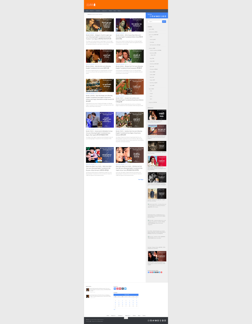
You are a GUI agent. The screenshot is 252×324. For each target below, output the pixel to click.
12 (122, 302)
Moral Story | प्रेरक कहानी (154, 63)
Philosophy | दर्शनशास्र (154, 69)
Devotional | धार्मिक (153, 53)
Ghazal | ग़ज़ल (152, 61)
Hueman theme (100, 321)
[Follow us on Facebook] (152, 16)
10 (115, 302)
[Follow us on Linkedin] (165, 16)
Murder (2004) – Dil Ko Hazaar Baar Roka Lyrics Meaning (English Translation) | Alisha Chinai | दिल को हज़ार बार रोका (129, 37)
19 (122, 304)
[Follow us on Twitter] (155, 16)
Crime (151, 90)
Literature (98, 10)
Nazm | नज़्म (152, 66)
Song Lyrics (104, 10)
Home (87, 10)
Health (151, 36)
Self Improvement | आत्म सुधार (155, 44)
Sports (151, 96)
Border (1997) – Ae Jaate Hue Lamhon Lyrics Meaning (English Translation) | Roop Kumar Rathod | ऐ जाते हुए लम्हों (129, 100)
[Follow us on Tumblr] (161, 16)
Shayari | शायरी (152, 80)
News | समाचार (151, 88)
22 (133, 304)
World (151, 98)
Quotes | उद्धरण (152, 74)
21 (129, 304)
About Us (92, 10)
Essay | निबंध (152, 58)
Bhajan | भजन (153, 55)
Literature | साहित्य (152, 48)
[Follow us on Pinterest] (159, 16)
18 (118, 304)
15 (133, 302)
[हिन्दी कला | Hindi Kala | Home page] (91, 5)
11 (118, 302)
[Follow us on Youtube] (157, 16)
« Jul (114, 309)
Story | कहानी (152, 85)
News (115, 10)
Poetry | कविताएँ (152, 71)
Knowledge (152, 42)
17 (115, 304)
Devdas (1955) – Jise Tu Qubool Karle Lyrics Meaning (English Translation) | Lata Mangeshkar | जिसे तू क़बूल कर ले (157, 184)
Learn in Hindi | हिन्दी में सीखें (153, 34)
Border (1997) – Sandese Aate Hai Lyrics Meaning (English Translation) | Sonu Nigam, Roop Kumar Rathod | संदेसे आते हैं (129, 133)
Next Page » (141, 179)
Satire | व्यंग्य (152, 77)
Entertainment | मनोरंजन (153, 31)
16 (136, 302)
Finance (151, 93)
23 (136, 304)
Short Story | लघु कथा (153, 82)
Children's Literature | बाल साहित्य (155, 50)
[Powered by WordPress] (90, 321)
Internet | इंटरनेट (153, 39)
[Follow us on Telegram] (163, 16)
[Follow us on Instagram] (150, 16)
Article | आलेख (151, 29)
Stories (119, 10)
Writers (110, 10)
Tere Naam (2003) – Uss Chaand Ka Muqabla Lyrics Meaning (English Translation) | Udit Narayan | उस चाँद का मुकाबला (156, 263)
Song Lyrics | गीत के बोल (90, 33)
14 (129, 302)
